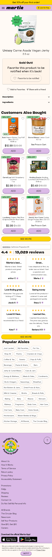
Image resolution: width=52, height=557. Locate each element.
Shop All (7, 354)
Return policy (7, 472)
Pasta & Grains (21, 365)
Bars (35, 365)
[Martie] (14, 8)
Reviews (4, 496)
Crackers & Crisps (34, 354)
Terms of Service (8, 468)
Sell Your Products (9, 521)
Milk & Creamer (10, 393)
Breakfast (37, 382)
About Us (5, 461)
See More (26, 239)
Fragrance (19, 404)
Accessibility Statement (11, 479)
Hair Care (44, 404)
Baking (7, 399)
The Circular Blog (40, 421)
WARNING (6, 247)
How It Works (7, 465)
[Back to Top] (47, 440)
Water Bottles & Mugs (27, 415)
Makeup (7, 404)
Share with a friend (37, 89)
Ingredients (7, 102)
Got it (26, 553)
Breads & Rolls (38, 393)
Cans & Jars (30, 371)
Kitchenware (9, 415)
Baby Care (20, 410)
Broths (24, 393)
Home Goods (33, 410)
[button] (26, 29)
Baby (19, 399)
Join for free (44, 8)
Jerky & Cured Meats (12, 371)
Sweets (22, 359)
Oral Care (8, 410)
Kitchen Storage (10, 421)
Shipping (5, 493)
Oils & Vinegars (10, 382)
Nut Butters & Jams (12, 387)
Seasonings (24, 382)
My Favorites (23, 348)
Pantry (19, 354)
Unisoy (7, 50)
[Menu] (3, 8)
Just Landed (9, 348)
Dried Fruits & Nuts (32, 387)
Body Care (32, 404)
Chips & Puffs (35, 359)
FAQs (3, 489)
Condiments (43, 376)
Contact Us (6, 500)
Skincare (42, 399)
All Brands (25, 421)
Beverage (8, 365)
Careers (4, 528)
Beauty (30, 399)
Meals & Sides (28, 376)
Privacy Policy (7, 475)
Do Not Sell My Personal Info (13, 503)
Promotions (6, 485)
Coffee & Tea (9, 359)
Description (7, 97)
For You (36, 348)
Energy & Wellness (11, 376)
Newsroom (6, 517)
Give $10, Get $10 (9, 524)
